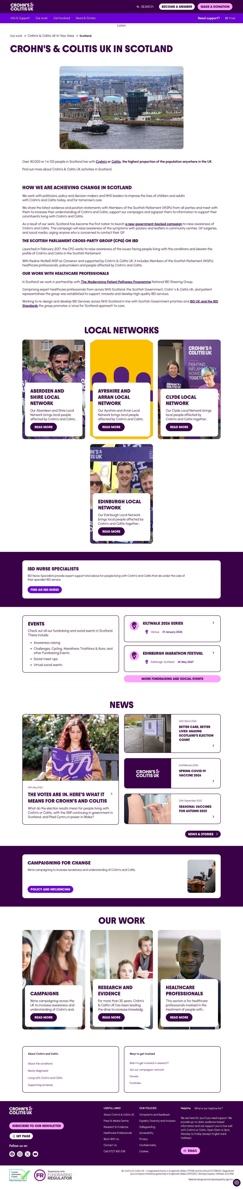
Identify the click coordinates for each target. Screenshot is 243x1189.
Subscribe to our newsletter (36, 1126)
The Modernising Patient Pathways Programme (116, 282)
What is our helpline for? (209, 1108)
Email (232, 18)
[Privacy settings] (237, 1183)
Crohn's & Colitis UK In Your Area (51, 36)
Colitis (116, 162)
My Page (23, 1136)
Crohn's (101, 162)
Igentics (230, 1179)
